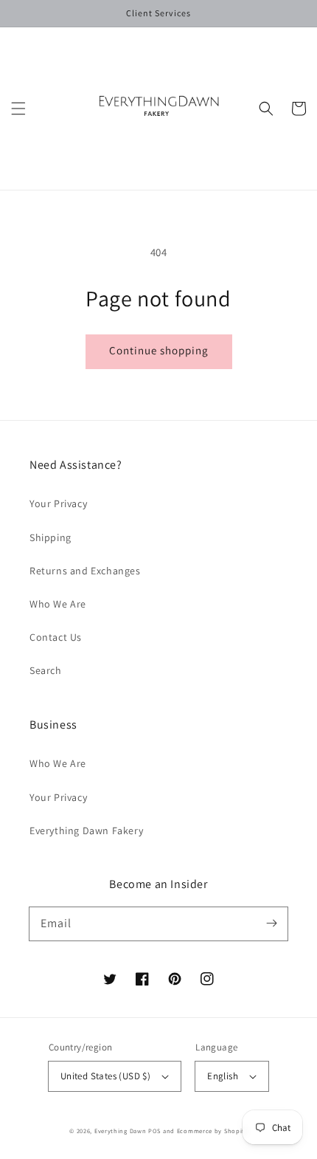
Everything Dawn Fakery (86, 830)
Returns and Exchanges (85, 570)
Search (45, 670)
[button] (18, 108)
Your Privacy (58, 503)
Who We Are (57, 604)
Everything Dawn (120, 1131)
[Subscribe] (271, 923)
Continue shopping (159, 350)
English (222, 1076)
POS (154, 1131)
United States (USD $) (105, 1076)
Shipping (50, 537)
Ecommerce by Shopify (212, 1131)
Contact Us (55, 637)
